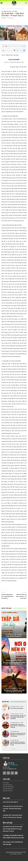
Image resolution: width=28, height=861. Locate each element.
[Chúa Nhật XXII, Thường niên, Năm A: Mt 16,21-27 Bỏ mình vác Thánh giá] (14, 680)
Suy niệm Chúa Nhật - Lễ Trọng (16, 8)
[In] (7, 603)
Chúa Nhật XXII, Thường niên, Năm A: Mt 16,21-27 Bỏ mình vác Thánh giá (14, 691)
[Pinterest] (17, 603)
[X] (14, 603)
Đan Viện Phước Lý (7, 784)
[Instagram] (8, 773)
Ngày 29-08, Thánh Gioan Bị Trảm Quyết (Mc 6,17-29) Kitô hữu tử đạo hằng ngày (18, 735)
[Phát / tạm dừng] (3, 46)
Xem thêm (13, 748)
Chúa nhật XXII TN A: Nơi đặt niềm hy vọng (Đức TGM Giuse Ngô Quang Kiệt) (14, 663)
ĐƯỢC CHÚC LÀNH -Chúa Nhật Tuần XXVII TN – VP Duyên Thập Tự (21, 596)
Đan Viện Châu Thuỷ (8, 788)
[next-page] (5, 696)
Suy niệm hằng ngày (14, 731)
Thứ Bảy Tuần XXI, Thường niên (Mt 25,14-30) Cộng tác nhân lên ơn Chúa (17, 743)
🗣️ (24, 50)
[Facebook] (10, 603)
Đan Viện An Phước (8, 790)
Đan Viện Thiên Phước (8, 786)
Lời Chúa (7, 8)
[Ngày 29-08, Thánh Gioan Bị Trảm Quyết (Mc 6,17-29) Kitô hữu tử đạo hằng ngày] (5, 733)
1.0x (17, 50)
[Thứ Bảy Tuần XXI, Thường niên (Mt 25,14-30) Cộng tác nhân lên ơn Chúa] (5, 742)
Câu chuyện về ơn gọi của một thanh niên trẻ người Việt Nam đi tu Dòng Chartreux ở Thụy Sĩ (12, 829)
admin (5, 17)
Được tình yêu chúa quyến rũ (14, 636)
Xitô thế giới (6, 782)
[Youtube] (16, 773)
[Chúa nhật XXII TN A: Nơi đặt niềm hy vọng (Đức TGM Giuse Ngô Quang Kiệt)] (14, 652)
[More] (18, 22)
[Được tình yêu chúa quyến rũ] (14, 624)
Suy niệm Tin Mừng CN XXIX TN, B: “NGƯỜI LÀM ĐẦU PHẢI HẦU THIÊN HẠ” (7, 596)
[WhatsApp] (20, 603)
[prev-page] (2, 696)
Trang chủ (3, 8)
